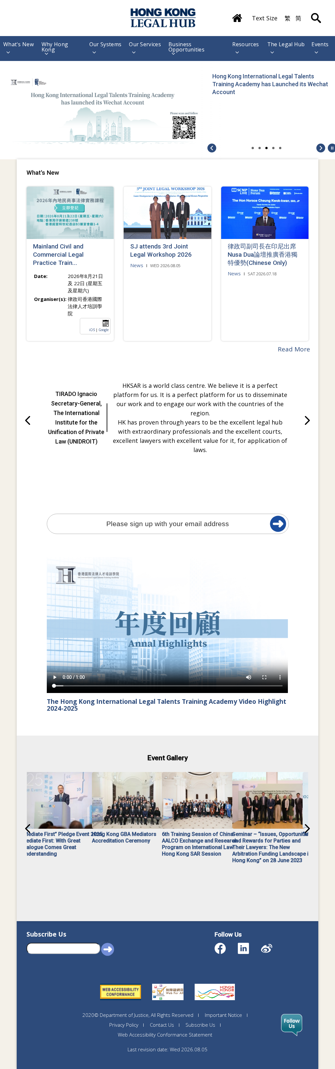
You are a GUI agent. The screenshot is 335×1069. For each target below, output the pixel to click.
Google (103, 329)
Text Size (264, 18)
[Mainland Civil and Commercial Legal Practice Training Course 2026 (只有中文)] (70, 213)
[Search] (316, 13)
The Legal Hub (286, 45)
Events (319, 45)
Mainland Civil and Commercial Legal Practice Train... (58, 255)
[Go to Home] (237, 16)
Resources (245, 45)
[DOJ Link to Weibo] (272, 945)
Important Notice (223, 1015)
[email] (278, 524)
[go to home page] (163, 18)
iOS (92, 329)
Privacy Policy (123, 1024)
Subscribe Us (200, 1024)
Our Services (145, 45)
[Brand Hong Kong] (215, 983)
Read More (294, 349)
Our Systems (105, 45)
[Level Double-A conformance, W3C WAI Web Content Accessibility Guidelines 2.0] (120, 983)
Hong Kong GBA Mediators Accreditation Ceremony (124, 837)
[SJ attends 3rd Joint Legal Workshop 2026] (167, 213)
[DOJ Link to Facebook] (226, 945)
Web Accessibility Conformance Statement (165, 1034)
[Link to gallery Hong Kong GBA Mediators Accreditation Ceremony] (132, 800)
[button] (320, 151)
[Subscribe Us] (291, 1025)
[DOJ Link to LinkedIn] (249, 945)
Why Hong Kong (55, 47)
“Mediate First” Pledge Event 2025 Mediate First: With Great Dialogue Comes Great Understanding (62, 844)
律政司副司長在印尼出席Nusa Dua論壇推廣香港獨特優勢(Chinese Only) (262, 255)
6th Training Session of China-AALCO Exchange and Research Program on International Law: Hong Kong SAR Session (200, 844)
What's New (18, 45)
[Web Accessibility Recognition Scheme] (167, 983)
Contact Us (162, 1024)
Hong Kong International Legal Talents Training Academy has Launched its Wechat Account (270, 84)
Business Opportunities (186, 47)
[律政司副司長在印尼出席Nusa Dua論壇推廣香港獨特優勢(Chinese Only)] (265, 213)
